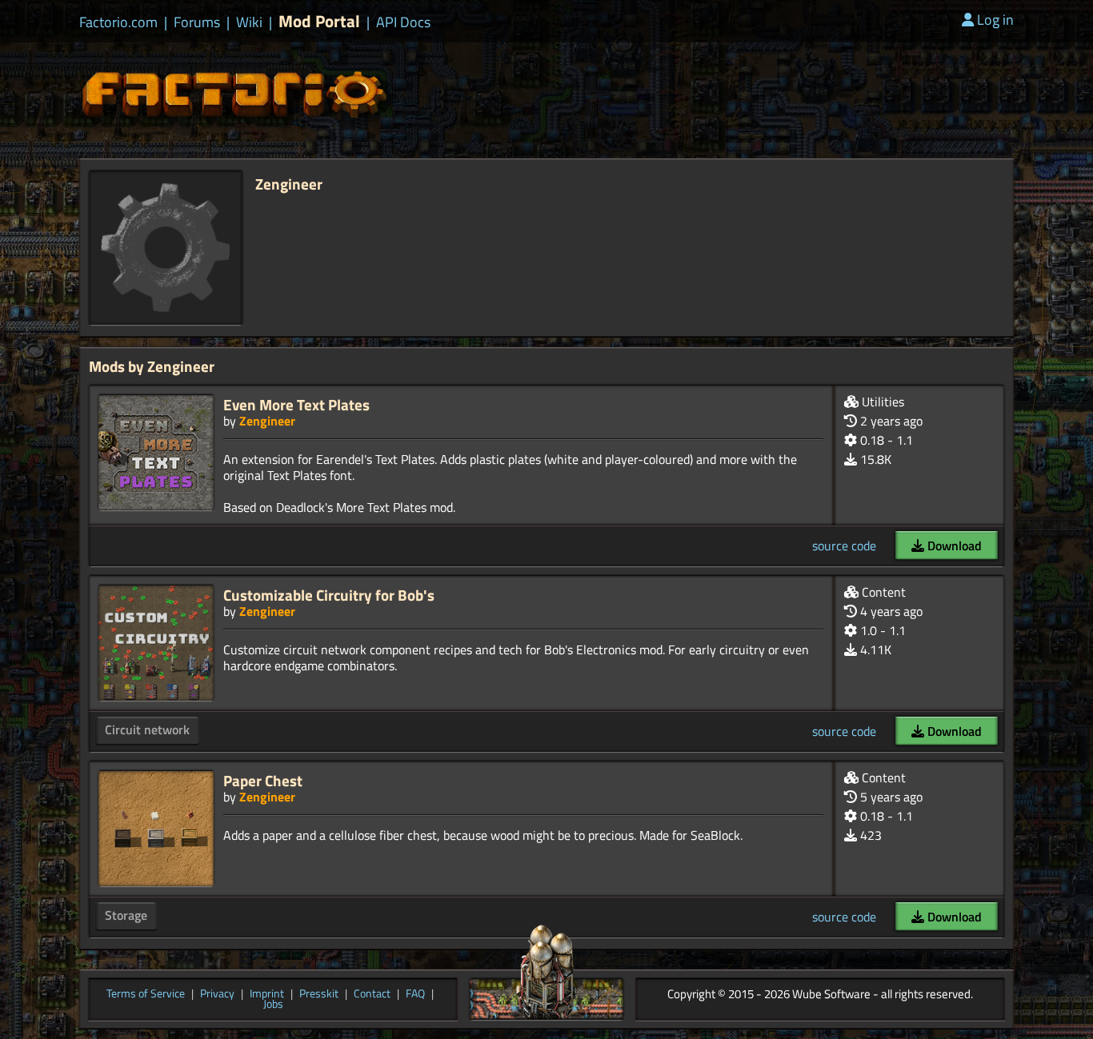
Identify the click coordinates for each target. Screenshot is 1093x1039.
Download (953, 545)
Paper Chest (262, 780)
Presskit (318, 994)
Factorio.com (118, 22)
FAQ (415, 994)
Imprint (267, 994)
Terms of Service (145, 994)
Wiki (249, 22)
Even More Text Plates (296, 404)
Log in (995, 19)
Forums (197, 22)
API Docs (403, 22)
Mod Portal (319, 21)
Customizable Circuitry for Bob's (328, 594)
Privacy (217, 994)
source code (844, 545)
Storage (126, 915)
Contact (372, 994)
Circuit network (147, 729)
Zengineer (267, 420)
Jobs (273, 1004)
